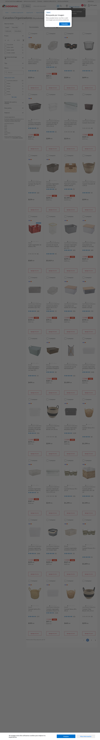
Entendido (65, 24)
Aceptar (66, 736)
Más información (85, 736)
